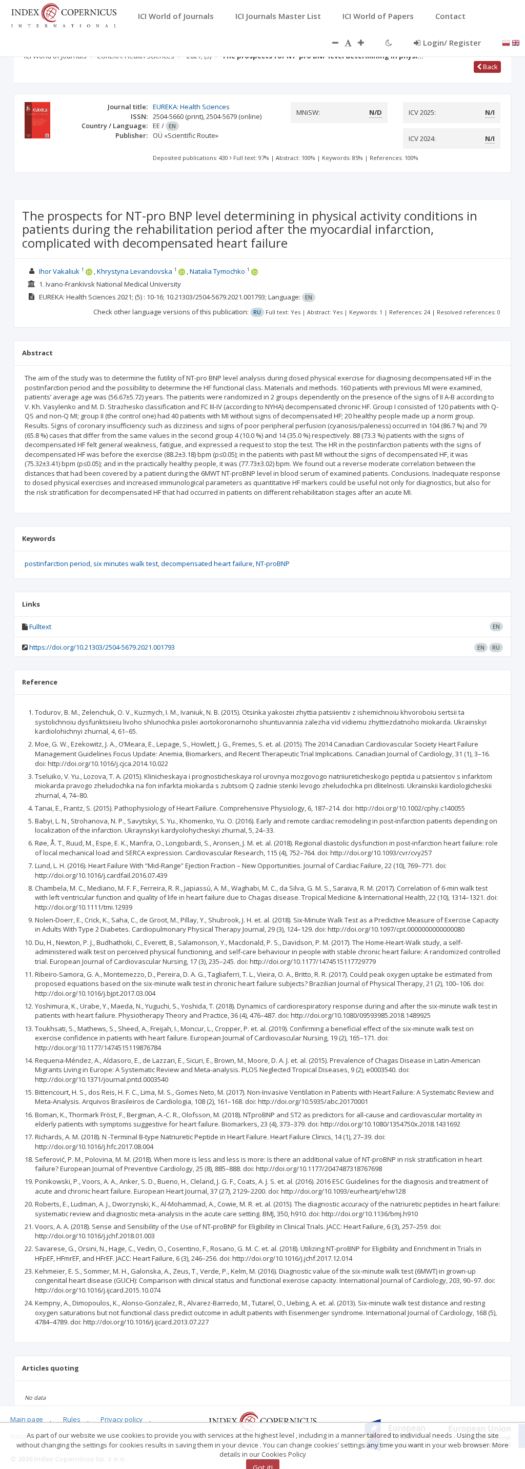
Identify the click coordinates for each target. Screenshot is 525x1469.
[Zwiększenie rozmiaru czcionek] (366, 42)
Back (489, 66)
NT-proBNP (273, 563)
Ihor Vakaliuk (59, 271)
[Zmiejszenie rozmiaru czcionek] (330, 42)
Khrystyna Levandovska (134, 271)
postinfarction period (57, 563)
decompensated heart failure (207, 563)
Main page (26, 1419)
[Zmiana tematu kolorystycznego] (389, 42)
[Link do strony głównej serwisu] (63, 14)
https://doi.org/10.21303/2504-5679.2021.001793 (102, 647)
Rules (71, 1419)
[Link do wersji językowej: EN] (516, 42)
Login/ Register (452, 42)
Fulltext (40, 626)
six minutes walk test (125, 563)
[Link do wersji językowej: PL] (506, 42)
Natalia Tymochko (217, 271)
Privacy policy (121, 1419)
